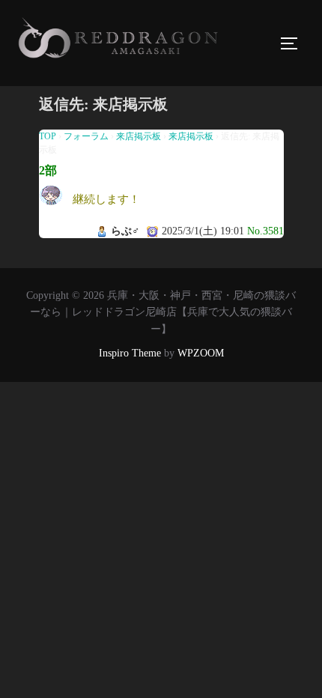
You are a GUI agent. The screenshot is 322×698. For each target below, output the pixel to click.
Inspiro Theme (130, 353)
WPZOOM (200, 353)
